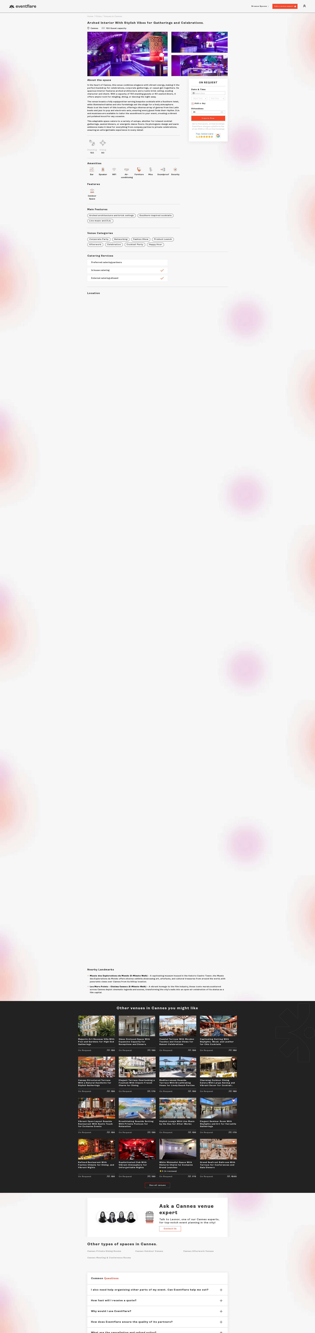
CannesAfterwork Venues (198, 1251)
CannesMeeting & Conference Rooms (109, 1258)
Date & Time (198, 90)
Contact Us (170, 1229)
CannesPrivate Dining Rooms (104, 1251)
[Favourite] (111, 1019)
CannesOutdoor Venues (149, 1251)
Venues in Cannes (113, 16)
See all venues (157, 1185)
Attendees (197, 109)
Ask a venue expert (284, 6)
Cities (98, 16)
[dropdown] (304, 6)
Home (90, 16)
